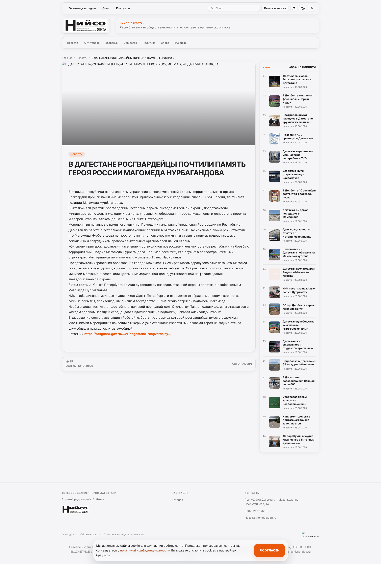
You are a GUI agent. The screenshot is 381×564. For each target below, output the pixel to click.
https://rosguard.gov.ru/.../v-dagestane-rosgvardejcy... (127, 334)
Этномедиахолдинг (83, 8)
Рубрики (181, 42)
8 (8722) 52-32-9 (256, 511)
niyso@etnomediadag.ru (260, 517)
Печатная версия (275, 8)
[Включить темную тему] (293, 8)
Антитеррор (92, 42)
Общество (130, 42)
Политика (149, 42)
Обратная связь (90, 534)
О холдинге (69, 534)
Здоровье (111, 42)
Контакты (123, 8)
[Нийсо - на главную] (86, 26)
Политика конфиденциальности (124, 534)
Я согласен (269, 550)
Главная (67, 57)
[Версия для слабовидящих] (302, 8)
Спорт (165, 42)
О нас (106, 8)
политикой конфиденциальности (145, 550)
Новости (72, 42)
